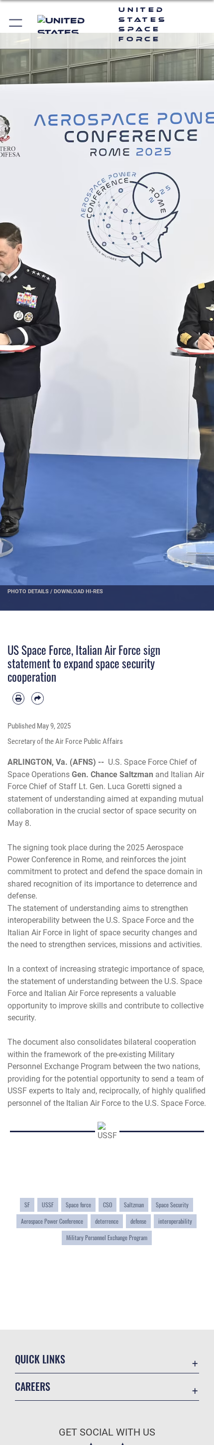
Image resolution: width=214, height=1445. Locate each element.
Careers (32, 1386)
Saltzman (134, 1204)
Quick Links (40, 1359)
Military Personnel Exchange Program (106, 1237)
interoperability (175, 1221)
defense (138, 1221)
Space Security (172, 1204)
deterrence (106, 1221)
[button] (16, 24)
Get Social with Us (107, 1432)
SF (27, 1204)
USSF (48, 1204)
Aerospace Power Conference (52, 1221)
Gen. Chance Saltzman (112, 774)
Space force (78, 1204)
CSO (107, 1204)
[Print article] (18, 698)
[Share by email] (37, 698)
